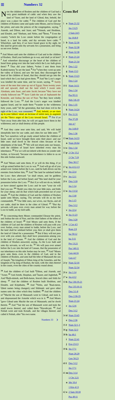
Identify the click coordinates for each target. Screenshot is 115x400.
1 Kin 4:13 (74, 387)
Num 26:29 (74, 353)
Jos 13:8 (72, 195)
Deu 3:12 (73, 205)
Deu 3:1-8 (73, 291)
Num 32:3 (73, 329)
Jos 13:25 (73, 28)
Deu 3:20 (73, 219)
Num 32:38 (74, 47)
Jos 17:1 (72, 349)
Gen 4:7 (72, 258)
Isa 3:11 (72, 239)
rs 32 (38, 4)
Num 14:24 (74, 109)
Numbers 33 (47, 319)
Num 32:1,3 (74, 325)
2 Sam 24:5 (74, 33)
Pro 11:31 (73, 114)
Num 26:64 (74, 143)
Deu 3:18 (73, 181)
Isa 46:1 (72, 334)
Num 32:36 (74, 42)
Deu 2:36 (73, 320)
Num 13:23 (74, 76)
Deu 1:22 (73, 66)
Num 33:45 (74, 315)
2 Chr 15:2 (74, 152)
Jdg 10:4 (73, 382)
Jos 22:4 (72, 172)
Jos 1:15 (72, 200)
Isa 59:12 (73, 234)
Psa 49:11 (73, 397)
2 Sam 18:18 (75, 392)
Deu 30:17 (74, 162)
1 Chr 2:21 (74, 377)
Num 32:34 (74, 267)
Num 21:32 (74, 23)
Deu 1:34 (73, 90)
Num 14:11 (74, 85)
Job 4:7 (72, 124)
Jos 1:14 (72, 186)
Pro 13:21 (73, 243)
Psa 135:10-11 (75, 286)
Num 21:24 (74, 57)
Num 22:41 (74, 339)
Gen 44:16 (74, 253)
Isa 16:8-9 (73, 37)
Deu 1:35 (73, 105)
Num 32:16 (74, 262)
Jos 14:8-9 (73, 128)
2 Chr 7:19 (74, 157)
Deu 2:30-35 (75, 296)
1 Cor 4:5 (73, 224)
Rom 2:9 (73, 229)
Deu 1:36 (73, 133)
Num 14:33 (74, 138)
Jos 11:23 (73, 215)
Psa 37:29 (73, 119)
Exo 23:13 (73, 344)
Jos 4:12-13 (74, 167)
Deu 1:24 (73, 81)
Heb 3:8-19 (74, 100)
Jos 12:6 (72, 306)
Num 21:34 (74, 61)
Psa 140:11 (74, 248)
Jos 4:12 (72, 277)
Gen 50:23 (74, 358)
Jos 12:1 (72, 176)
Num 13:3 (73, 71)
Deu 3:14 (73, 373)
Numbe (29, 4)
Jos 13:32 (73, 191)
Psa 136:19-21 (75, 282)
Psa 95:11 (73, 95)
